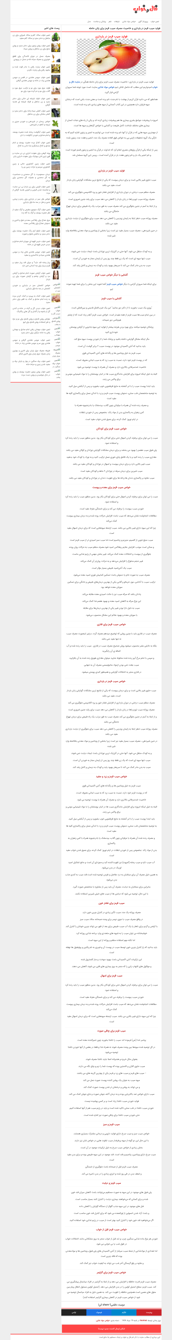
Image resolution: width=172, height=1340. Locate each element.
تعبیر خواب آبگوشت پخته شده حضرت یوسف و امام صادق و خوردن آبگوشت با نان (31, 133)
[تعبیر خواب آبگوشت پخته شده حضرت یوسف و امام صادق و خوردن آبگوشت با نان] (55, 137)
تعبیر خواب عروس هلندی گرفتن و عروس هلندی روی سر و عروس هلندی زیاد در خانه (31, 341)
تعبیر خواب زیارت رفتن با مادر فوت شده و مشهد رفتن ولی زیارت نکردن (31, 68)
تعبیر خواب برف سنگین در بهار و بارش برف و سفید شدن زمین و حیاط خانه (31, 363)
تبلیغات (117, 21)
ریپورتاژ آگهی (143, 21)
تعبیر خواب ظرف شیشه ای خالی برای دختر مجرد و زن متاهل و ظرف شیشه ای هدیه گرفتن (31, 101)
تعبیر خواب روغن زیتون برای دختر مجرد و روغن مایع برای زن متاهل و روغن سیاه (31, 47)
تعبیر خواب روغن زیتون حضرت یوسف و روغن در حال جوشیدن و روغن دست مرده (31, 373)
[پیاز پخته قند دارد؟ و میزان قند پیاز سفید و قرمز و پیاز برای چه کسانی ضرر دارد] (55, 268)
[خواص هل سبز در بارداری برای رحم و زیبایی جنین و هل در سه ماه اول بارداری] (55, 204)
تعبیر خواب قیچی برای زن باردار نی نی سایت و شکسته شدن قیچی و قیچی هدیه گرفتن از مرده (31, 190)
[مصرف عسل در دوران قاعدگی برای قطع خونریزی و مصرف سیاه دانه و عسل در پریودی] (55, 62)
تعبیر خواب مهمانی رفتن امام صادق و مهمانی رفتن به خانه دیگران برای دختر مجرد (31, 331)
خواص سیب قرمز (115, 284)
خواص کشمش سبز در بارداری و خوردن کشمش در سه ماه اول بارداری (31, 287)
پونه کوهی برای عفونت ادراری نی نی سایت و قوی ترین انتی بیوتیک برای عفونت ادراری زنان (31, 155)
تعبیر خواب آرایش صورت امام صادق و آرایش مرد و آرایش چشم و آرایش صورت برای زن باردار (31, 276)
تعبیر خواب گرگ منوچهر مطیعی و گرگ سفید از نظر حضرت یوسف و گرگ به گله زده (31, 211)
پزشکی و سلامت (99, 21)
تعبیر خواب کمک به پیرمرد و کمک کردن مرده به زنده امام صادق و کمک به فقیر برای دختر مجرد (31, 299)
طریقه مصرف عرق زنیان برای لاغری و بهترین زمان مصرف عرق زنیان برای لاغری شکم (31, 352)
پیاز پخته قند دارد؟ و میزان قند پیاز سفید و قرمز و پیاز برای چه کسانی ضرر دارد (31, 264)
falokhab (143, 1320)
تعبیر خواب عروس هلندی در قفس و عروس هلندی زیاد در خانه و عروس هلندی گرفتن (31, 79)
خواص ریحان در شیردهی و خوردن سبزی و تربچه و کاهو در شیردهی (31, 123)
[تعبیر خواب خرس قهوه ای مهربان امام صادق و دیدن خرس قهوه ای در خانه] (55, 247)
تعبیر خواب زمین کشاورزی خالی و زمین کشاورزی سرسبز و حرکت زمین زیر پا (31, 165)
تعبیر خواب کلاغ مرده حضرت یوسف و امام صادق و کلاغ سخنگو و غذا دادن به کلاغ (31, 144)
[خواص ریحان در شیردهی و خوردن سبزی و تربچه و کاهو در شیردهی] (55, 127)
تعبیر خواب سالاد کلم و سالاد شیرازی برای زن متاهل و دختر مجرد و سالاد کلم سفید (31, 36)
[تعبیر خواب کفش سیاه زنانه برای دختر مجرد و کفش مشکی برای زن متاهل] (55, 116)
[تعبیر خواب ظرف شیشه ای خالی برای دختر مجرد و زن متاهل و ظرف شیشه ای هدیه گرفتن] (55, 104)
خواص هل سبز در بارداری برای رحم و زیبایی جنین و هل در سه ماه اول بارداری (31, 200)
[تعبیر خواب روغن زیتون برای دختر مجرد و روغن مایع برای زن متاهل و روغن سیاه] (55, 51)
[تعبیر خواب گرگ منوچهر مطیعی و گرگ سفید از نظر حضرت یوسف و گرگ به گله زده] (55, 215)
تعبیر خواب (155, 21)
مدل (89, 21)
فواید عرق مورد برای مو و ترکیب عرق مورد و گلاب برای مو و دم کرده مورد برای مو (31, 89)
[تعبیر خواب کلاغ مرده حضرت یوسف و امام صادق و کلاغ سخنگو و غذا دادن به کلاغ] (55, 148)
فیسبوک (99, 1312)
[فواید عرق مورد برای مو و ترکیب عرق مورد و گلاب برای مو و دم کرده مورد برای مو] (55, 93)
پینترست (149, 1312)
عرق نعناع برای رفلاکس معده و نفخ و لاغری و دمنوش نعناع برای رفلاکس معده (31, 222)
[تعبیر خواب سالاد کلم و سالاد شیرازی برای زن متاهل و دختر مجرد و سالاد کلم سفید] (55, 40)
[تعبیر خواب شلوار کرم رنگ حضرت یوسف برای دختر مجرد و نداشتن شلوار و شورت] (55, 236)
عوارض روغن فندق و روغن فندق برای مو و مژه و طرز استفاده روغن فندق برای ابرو (31, 320)
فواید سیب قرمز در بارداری (111, 36)
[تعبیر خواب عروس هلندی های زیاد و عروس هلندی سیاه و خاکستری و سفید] (55, 257)
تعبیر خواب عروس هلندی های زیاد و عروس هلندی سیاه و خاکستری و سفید (31, 253)
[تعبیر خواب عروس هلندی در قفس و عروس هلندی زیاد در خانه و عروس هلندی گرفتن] (55, 83)
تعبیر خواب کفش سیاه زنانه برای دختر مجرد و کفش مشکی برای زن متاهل (31, 112)
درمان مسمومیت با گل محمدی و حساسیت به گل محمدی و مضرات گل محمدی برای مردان (31, 177)
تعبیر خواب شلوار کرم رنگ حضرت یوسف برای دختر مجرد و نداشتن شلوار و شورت (31, 232)
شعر (110, 21)
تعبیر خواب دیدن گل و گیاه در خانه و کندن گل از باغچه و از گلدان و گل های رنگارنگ (31, 310)
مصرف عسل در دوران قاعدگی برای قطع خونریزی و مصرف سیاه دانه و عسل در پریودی (31, 58)
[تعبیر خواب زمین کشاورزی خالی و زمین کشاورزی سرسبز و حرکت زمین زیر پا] (55, 169)
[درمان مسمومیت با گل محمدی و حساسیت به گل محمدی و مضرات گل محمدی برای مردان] (55, 180)
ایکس (74, 1312)
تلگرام (124, 1312)
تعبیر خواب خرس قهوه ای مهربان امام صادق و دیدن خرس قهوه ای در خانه (31, 243)
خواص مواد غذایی (129, 21)
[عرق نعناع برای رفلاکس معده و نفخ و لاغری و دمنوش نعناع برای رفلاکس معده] (55, 226)
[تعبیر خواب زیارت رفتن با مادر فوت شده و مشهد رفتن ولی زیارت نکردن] (55, 72)
